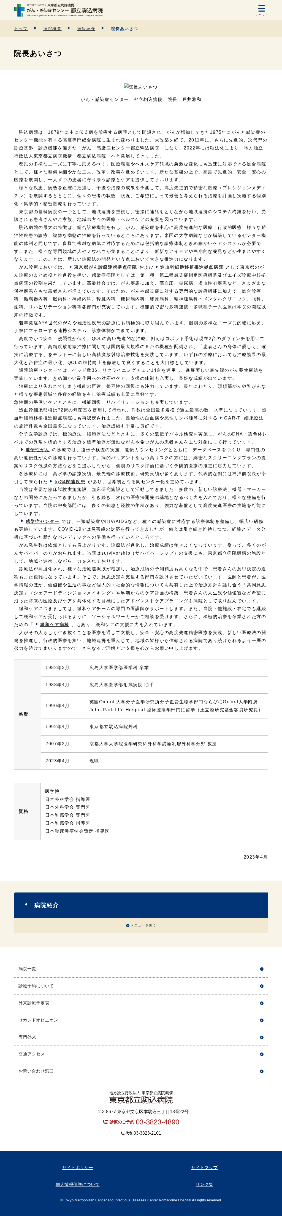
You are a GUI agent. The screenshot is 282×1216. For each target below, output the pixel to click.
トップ (21, 28)
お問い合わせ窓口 (36, 1071)
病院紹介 (86, 28)
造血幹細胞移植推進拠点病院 (191, 267)
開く (262, 969)
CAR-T (232, 418)
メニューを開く (144, 925)
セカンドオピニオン (38, 1020)
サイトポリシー (77, 1167)
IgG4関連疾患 (70, 481)
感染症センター (42, 521)
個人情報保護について (78, 1184)
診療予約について (36, 986)
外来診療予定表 (33, 1003)
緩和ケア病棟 (54, 624)
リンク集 (204, 1184)
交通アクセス (31, 1054)
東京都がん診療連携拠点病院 (105, 267)
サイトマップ (204, 1167)
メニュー (261, 15)
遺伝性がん (38, 449)
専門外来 (27, 1037)
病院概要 (52, 28)
